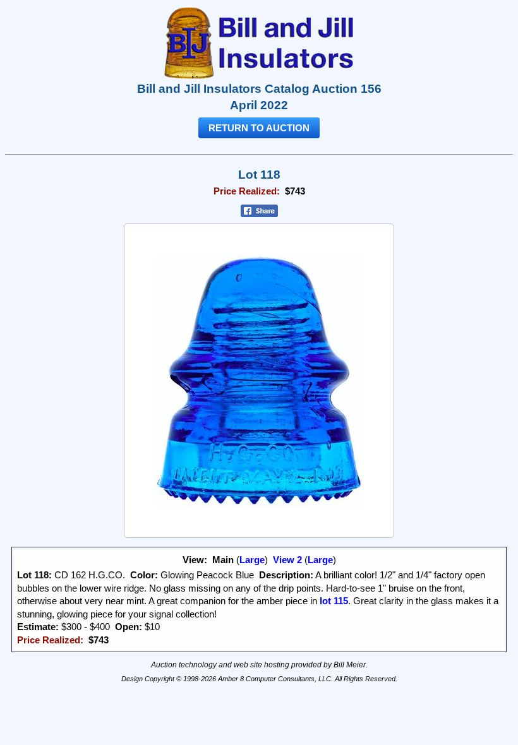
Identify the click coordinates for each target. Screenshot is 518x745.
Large (252, 560)
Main (223, 560)
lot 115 (332, 601)
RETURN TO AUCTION (259, 127)
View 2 (287, 560)
